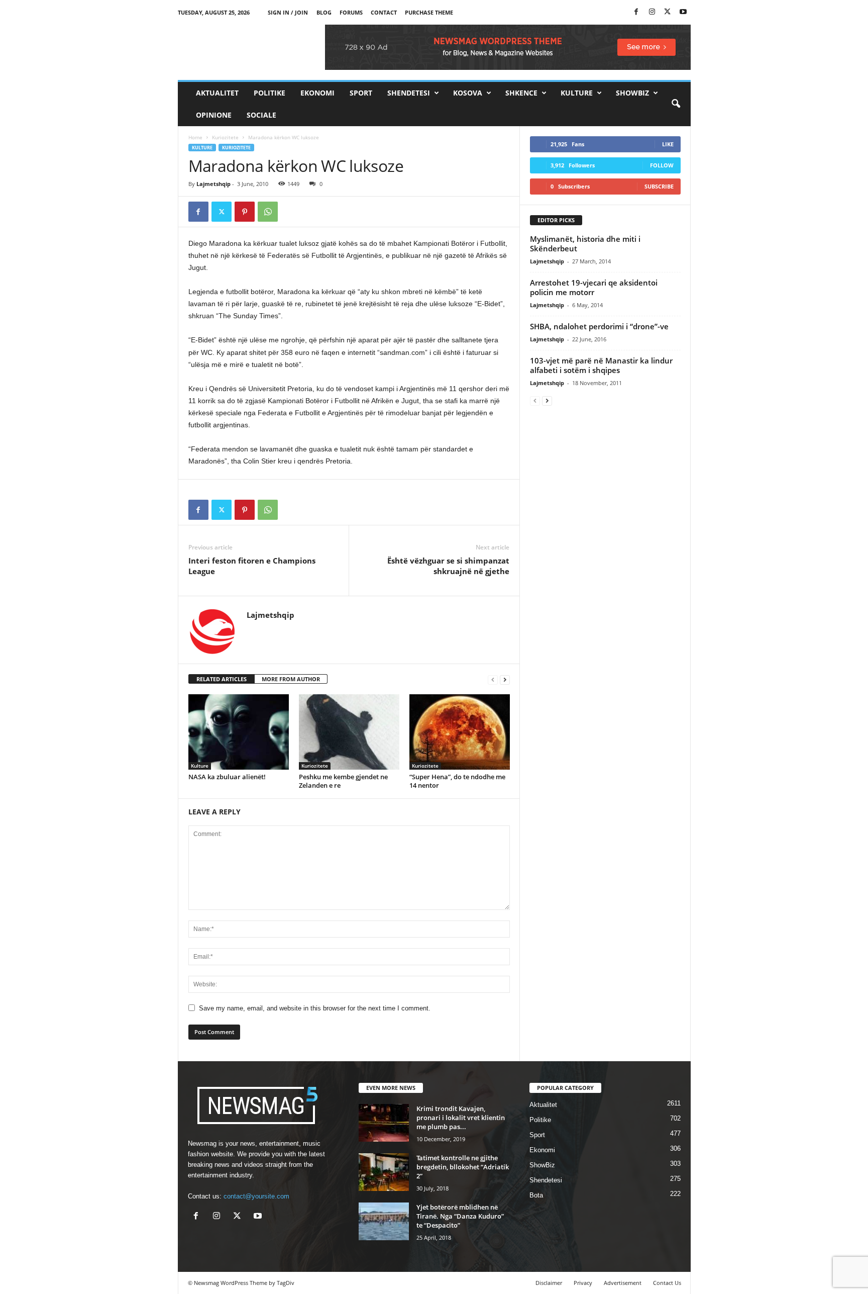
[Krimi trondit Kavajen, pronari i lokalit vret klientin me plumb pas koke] (384, 1123)
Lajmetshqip (213, 184)
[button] (676, 104)
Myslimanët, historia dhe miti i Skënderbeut (585, 243)
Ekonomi (317, 93)
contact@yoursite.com (256, 1196)
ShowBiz (632, 93)
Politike (269, 93)
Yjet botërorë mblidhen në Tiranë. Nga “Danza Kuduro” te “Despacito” (460, 1216)
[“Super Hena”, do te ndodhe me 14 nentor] (459, 732)
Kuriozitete (225, 137)
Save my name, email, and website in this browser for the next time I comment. (314, 1008)
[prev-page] (493, 679)
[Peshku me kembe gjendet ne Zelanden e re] (349, 732)
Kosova (467, 93)
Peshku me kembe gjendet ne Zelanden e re (343, 781)
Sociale (261, 115)
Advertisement (622, 1282)
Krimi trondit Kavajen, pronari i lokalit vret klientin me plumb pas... (460, 1117)
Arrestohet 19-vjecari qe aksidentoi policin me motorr (594, 287)
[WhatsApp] (268, 212)
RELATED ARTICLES (221, 679)
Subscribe (659, 186)
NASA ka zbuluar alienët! (227, 776)
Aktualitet (217, 93)
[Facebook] (636, 12)
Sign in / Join (288, 12)
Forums (351, 12)
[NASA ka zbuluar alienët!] (238, 732)
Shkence (521, 93)
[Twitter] (668, 12)
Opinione (214, 115)
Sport (361, 93)
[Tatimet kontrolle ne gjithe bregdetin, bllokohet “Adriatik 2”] (384, 1172)
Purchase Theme (429, 12)
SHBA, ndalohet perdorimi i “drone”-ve (599, 326)
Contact (384, 12)
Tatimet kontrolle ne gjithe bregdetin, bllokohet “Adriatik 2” (462, 1166)
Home (195, 137)
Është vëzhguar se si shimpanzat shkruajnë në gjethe (448, 566)
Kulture (577, 93)
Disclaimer (548, 1282)
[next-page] (505, 679)
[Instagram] (652, 12)
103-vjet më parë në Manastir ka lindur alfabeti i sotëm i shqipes (601, 365)
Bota (536, 1195)
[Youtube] (683, 12)
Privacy (583, 1282)
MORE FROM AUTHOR (291, 679)
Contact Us (667, 1282)
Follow (662, 165)
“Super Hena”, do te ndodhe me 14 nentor (457, 781)
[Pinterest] (245, 212)
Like (668, 144)
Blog (324, 12)
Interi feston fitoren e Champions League (251, 566)
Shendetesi (408, 93)
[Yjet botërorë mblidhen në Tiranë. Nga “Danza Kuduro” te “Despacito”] (384, 1221)
